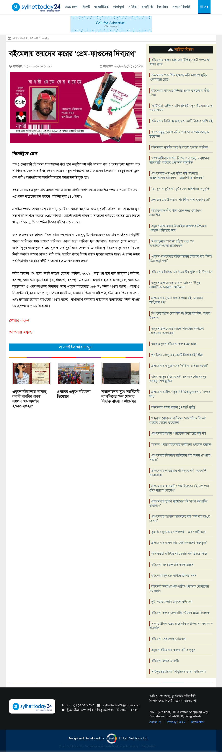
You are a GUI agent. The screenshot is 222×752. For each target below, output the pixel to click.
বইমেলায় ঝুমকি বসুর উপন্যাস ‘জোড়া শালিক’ (180, 147)
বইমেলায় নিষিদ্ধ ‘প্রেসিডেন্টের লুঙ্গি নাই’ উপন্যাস (181, 272)
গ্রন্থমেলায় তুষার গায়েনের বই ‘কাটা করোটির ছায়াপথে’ (178, 503)
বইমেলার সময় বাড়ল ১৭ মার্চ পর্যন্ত (173, 407)
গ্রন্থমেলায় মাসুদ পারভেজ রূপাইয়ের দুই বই (178, 433)
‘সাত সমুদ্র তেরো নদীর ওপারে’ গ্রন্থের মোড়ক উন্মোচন (179, 134)
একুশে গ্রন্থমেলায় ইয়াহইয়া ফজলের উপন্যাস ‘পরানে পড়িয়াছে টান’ (178, 228)
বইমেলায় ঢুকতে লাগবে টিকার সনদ (173, 575)
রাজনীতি (147, 7)
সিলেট (86, 7)
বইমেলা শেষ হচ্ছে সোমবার (168, 639)
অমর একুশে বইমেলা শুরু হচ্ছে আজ (173, 344)
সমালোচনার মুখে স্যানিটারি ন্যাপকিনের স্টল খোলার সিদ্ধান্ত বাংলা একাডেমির (120, 396)
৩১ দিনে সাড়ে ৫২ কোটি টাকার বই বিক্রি (177, 355)
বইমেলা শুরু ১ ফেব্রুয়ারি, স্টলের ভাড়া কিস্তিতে (180, 612)
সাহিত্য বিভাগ (183, 49)
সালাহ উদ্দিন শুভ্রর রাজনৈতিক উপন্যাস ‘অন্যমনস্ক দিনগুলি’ (181, 625)
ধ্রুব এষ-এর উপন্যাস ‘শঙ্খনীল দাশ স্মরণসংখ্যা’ (180, 199)
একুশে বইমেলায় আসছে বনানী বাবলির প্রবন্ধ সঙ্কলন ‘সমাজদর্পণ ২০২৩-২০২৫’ (29, 399)
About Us (155, 722)
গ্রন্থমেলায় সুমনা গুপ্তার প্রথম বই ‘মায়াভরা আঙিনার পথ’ (176, 300)
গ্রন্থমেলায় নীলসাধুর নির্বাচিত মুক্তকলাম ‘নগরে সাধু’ (179, 394)
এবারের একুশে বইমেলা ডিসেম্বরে (73, 394)
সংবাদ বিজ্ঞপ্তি (181, 7)
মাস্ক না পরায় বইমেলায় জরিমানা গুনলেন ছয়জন (181, 444)
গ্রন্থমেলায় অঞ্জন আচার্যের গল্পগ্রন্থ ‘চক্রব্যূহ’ (179, 542)
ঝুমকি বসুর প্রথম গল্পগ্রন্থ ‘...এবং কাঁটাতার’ (178, 532)
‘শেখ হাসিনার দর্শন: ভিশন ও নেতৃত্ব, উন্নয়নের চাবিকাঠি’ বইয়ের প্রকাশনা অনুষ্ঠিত (179, 160)
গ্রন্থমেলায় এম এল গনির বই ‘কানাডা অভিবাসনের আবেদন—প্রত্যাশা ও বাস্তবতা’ (176, 175)
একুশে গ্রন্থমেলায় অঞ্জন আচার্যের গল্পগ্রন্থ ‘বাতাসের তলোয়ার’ (176, 330)
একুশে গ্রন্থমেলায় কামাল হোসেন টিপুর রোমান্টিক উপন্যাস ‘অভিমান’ (174, 284)
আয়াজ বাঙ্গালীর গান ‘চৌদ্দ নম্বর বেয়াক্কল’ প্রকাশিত (175, 212)
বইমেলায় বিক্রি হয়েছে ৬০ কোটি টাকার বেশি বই (182, 121)
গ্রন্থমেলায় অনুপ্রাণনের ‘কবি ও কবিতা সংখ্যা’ (179, 365)
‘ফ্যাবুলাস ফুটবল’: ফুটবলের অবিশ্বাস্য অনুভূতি (180, 189)
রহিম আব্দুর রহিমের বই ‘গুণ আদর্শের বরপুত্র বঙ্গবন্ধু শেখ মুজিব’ (178, 378)
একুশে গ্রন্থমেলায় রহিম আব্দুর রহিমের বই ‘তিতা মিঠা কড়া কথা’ (180, 258)
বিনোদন (162, 7)
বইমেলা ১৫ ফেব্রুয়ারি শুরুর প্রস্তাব (172, 564)
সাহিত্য (132, 7)
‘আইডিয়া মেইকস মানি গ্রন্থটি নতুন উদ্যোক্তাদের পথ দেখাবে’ (180, 107)
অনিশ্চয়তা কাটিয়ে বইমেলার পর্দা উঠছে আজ (179, 553)
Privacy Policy (176, 722)
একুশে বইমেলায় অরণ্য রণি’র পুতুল (173, 650)
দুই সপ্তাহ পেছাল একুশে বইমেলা (171, 601)
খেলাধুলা (118, 7)
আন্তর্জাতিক (101, 7)
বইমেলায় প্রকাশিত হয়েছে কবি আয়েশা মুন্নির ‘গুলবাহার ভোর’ (178, 77)
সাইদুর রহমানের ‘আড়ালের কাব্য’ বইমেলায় (178, 671)
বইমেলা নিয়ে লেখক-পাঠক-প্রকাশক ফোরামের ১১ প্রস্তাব (179, 588)
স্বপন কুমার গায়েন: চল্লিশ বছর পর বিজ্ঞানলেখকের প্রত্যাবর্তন (171, 243)
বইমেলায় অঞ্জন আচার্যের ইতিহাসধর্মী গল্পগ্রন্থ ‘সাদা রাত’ (179, 62)
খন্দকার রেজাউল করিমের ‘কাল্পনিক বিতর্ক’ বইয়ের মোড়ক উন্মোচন (177, 420)
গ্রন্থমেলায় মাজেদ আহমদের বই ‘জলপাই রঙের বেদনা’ (179, 518)
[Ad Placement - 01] (111, 24)
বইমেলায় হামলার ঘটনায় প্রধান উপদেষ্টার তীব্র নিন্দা (179, 92)
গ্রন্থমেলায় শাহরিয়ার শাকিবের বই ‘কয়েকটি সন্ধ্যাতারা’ (177, 472)
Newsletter (197, 722)
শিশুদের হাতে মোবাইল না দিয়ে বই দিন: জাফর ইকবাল (179, 315)
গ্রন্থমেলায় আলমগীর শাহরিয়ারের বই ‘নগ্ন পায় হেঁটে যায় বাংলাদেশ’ (179, 488)
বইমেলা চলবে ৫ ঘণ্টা (165, 661)
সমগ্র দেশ (71, 7)
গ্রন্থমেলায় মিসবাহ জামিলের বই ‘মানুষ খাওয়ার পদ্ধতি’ (179, 457)
